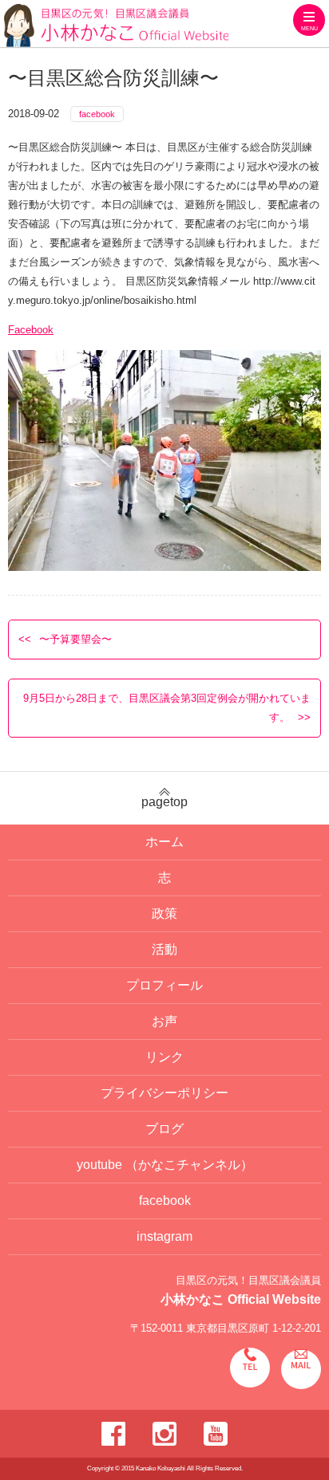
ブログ (164, 1129)
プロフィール (164, 985)
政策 (164, 913)
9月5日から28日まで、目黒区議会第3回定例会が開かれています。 (167, 707)
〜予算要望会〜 (75, 639)
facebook (97, 114)
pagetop (164, 802)
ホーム (164, 841)
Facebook (31, 330)
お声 (164, 1021)
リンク (164, 1057)
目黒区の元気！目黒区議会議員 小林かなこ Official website (116, 25)
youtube (165, 1164)
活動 (164, 949)
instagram (164, 1236)
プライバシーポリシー (164, 1093)
